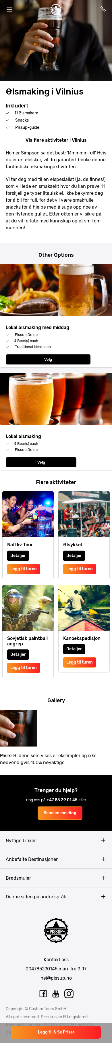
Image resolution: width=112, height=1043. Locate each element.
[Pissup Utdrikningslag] (56, 9)
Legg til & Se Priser (56, 1032)
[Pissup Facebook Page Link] (43, 994)
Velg (48, 359)
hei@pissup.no (56, 978)
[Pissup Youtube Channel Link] (56, 994)
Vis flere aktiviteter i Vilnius (56, 140)
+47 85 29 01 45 (62, 800)
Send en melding (60, 812)
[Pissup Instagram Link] (69, 994)
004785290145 (41, 969)
